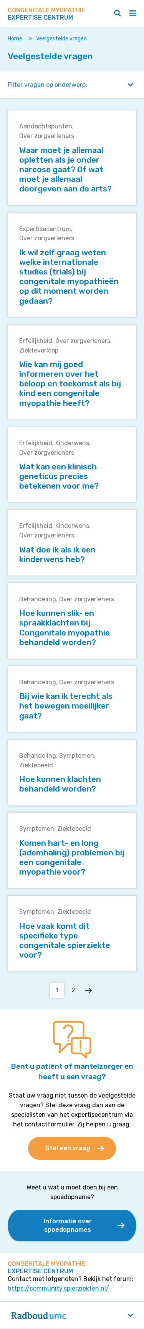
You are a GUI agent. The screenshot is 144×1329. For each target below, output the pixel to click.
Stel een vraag (67, 1148)
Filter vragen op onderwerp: (47, 84)
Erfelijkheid (35, 340)
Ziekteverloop (38, 350)
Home (15, 38)
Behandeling (37, 599)
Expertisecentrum (45, 229)
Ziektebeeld (36, 765)
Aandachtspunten (45, 126)
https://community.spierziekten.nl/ (58, 1288)
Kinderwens (72, 443)
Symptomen (76, 755)
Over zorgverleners (46, 136)
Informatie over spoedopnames (68, 1225)
